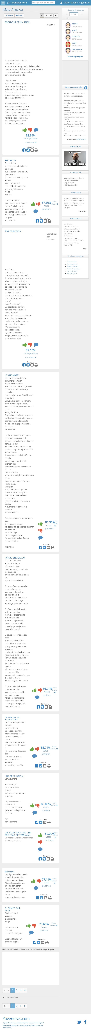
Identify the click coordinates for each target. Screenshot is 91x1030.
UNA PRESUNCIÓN (14, 776)
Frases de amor (72, 271)
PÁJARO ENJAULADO (15, 557)
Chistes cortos (72, 262)
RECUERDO (10, 160)
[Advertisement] (25, 41)
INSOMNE (10, 871)
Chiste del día (75, 172)
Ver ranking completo (75, 56)
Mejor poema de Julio (73, 87)
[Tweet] (28, 151)
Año (67, 18)
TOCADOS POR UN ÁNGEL (18, 22)
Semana (74, 14)
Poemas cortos (72, 264)
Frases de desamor (73, 269)
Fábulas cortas (72, 273)
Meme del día (75, 146)
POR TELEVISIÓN (13, 231)
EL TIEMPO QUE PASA (12, 909)
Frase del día (76, 192)
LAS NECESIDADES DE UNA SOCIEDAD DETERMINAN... (18, 833)
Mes (81, 14)
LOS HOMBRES (12, 375)
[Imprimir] (36, 151)
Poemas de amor (73, 266)
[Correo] (32, 151)
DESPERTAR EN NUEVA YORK (12, 718)
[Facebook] (24, 151)
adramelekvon (81, 139)
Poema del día (75, 218)
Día (67, 14)
